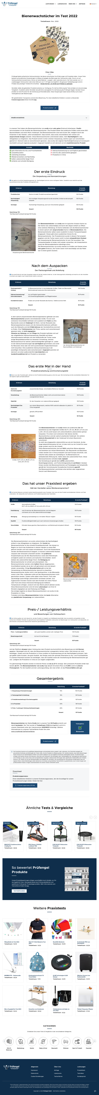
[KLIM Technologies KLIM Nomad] (61, 962)
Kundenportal (81, 1076)
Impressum (34, 1070)
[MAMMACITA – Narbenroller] (13, 962)
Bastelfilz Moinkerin (58, 942)
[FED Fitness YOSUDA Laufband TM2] (37, 831)
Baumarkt (54, 1048)
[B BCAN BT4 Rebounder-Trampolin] (85, 831)
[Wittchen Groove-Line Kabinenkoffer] (85, 962)
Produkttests (81, 1070)
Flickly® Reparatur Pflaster (85, 1009)
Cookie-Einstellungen (37, 1076)
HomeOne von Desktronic (36, 1009)
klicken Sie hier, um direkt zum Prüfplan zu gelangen (56, 83)
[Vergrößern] (86, 322)
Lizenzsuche (57, 1073)
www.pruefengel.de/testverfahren (23, 731)
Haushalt (7, 823)
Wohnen (65, 1048)
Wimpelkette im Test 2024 (11, 942)
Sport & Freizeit (33, 823)
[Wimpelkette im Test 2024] (13, 928)
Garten (32, 1048)
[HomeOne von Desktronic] (37, 996)
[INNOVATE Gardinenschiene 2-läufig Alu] (13, 831)
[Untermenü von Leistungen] (55, 3)
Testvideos (80, 1073)
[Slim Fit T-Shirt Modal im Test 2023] (37, 928)
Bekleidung (20, 1048)
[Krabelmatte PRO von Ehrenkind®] (85, 928)
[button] (49, 118)
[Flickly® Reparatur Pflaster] (85, 996)
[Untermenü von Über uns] (76, 3)
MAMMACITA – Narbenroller (12, 975)
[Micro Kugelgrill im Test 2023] (13, 996)
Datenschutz (34, 1073)
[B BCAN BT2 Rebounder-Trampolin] (61, 831)
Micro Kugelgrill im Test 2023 (12, 1009)
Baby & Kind (43, 1048)
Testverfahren (58, 1076)
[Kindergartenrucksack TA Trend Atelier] (37, 962)
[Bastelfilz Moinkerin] (61, 928)
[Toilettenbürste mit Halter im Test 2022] (61, 996)
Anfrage (56, 1070)
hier (35, 99)
